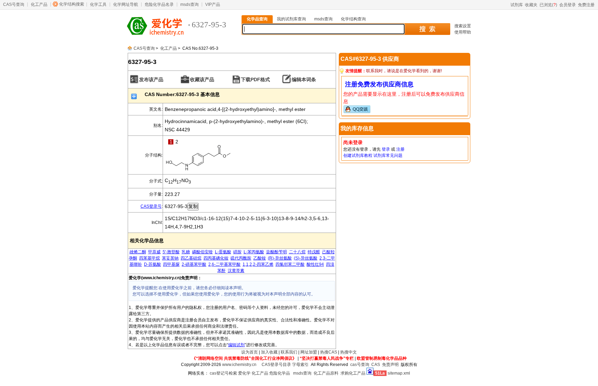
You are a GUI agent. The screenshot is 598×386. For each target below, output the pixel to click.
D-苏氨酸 (152, 264)
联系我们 (289, 352)
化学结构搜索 (71, 4)
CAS (375, 364)
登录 (386, 149)
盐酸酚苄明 (276, 252)
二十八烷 (297, 252)
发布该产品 (151, 79)
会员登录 (567, 4)
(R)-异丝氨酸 (280, 258)
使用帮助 (462, 32)
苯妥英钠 (170, 258)
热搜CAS (328, 352)
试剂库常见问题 (387, 155)
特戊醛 (314, 252)
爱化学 (244, 373)
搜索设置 (462, 25)
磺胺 (237, 252)
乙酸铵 (259, 258)
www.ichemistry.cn (239, 364)
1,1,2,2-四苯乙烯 (258, 264)
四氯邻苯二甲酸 (290, 264)
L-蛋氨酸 (223, 252)
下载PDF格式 (255, 79)
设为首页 (249, 352)
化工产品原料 (326, 373)
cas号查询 (359, 364)
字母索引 (300, 364)
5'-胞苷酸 (171, 252)
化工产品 (39, 4)
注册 (400, 149)
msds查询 (189, 4)
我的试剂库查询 (291, 19)
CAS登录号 (151, 206)
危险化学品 (279, 373)
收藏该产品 (202, 79)
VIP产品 (212, 4)
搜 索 (427, 29)
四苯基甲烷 (149, 258)
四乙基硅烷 (191, 258)
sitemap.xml (399, 373)
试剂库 (516, 4)
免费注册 (586, 4)
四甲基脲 (171, 264)
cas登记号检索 (223, 373)
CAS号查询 (13, 4)
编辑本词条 (304, 79)
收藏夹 (531, 4)
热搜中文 (348, 352)
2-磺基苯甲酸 (194, 264)
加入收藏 (269, 352)
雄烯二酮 (137, 252)
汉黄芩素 (236, 270)
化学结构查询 (353, 19)
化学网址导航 (125, 4)
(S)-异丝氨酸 (305, 258)
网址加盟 (308, 352)
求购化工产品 (353, 373)
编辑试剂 (236, 344)
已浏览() (548, 4)
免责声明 (390, 364)
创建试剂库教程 (357, 155)
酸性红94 (315, 264)
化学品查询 (257, 19)
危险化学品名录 (159, 4)
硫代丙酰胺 (240, 258)
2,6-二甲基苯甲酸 (224, 264)
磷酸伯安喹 (202, 252)
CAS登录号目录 (276, 364)
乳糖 (186, 252)
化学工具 (98, 4)
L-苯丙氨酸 (254, 252)
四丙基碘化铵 (215, 258)
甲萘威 (154, 252)
